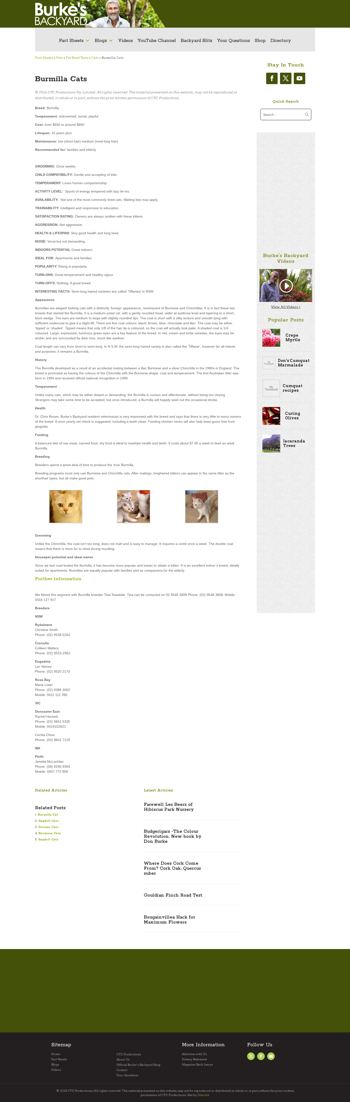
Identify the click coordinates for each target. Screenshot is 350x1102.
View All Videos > (285, 307)
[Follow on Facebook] (272, 78)
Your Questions (233, 41)
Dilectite (203, 1095)
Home (55, 1054)
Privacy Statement (194, 1059)
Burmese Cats (50, 833)
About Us (123, 1059)
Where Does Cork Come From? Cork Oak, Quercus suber (172, 868)
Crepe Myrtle (292, 337)
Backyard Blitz (196, 41)
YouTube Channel (157, 41)
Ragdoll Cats (49, 821)
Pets (59, 58)
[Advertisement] (243, 14)
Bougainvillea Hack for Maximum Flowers (169, 919)
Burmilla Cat (48, 815)
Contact (121, 1070)
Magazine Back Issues (197, 1064)
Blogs (101, 41)
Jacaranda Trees (294, 443)
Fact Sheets (71, 41)
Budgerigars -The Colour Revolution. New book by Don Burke (172, 836)
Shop (260, 41)
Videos (125, 41)
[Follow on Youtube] (299, 78)
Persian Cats (48, 827)
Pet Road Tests (77, 58)
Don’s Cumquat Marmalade (294, 362)
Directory (280, 41)
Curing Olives (292, 415)
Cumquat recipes (292, 388)
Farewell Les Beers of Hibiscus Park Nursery (169, 807)
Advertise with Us (194, 1054)
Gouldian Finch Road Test (173, 895)
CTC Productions (128, 1054)
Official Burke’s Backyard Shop (138, 1064)
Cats (95, 58)
